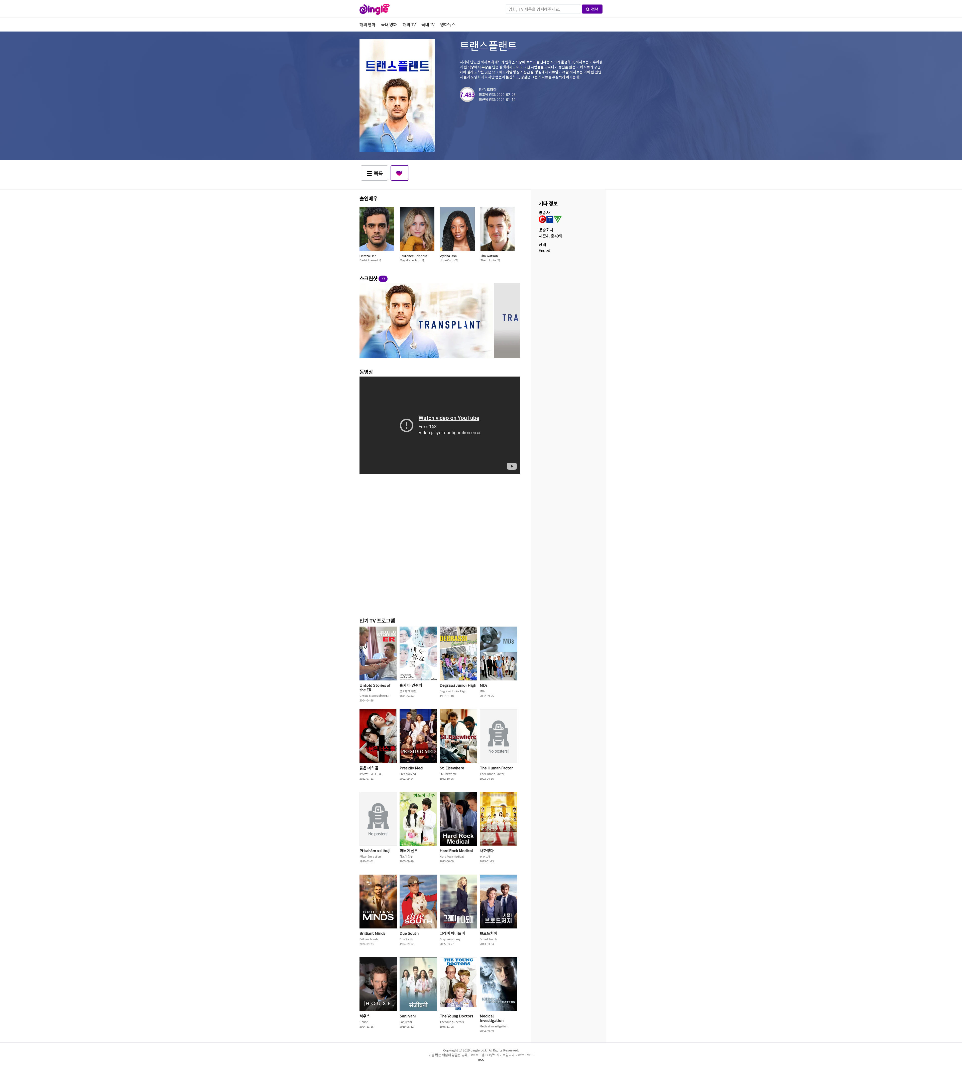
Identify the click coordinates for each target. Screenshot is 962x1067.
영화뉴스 (447, 24)
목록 (378, 173)
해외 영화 (367, 24)
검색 (594, 9)
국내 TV (427, 24)
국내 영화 (389, 24)
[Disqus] (439, 544)
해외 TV (409, 24)
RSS (481, 1059)
